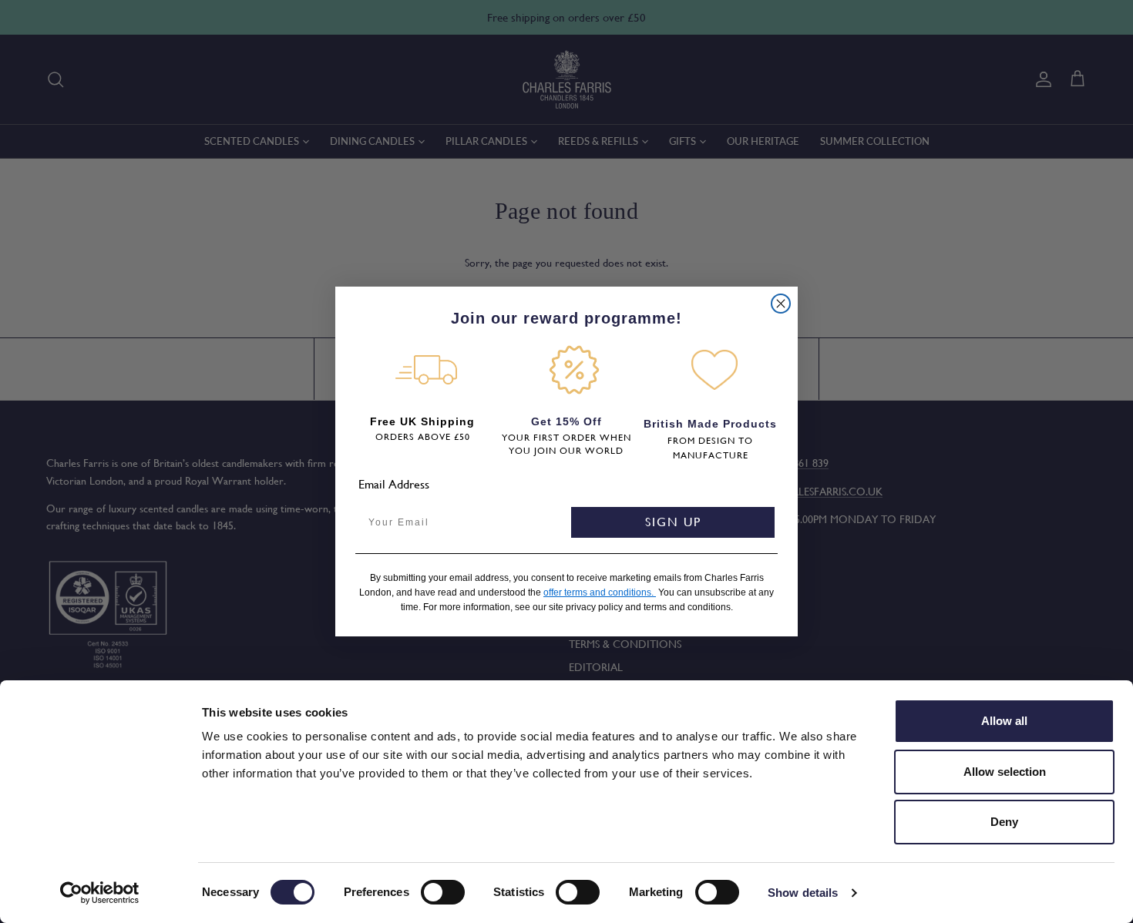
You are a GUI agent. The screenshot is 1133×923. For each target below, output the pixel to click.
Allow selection (1004, 771)
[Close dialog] (781, 303)
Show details (803, 892)
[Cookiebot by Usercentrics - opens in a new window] (99, 893)
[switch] (443, 892)
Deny (1004, 821)
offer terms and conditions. (599, 592)
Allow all (1004, 720)
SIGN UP (673, 522)
